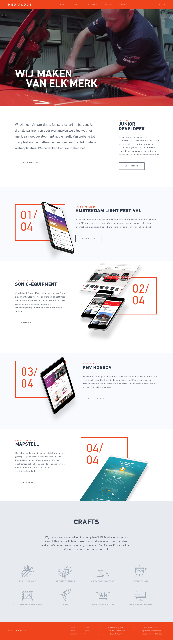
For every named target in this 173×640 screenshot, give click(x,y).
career (108, 5)
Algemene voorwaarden (151, 630)
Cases (72, 630)
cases (77, 5)
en (164, 4)
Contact (87, 630)
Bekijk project (89, 238)
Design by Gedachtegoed (152, 634)
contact (123, 5)
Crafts (72, 627)
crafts (63, 5)
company (92, 5)
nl (160, 4)
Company (74, 634)
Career (86, 627)
